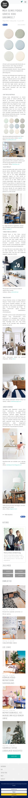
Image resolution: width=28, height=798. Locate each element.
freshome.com (15, 164)
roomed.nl (8, 229)
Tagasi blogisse (8, 514)
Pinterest (8, 571)
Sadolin (20, 138)
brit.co (14, 359)
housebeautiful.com (11, 139)
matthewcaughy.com (16, 401)
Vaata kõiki (14, 756)
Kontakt (3, 779)
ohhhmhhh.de (14, 292)
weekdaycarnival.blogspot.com (13, 465)
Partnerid (3, 766)
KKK (2, 769)
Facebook (21, 571)
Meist (2, 776)
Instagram (21, 575)
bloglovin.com (13, 509)
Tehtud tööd (4, 773)
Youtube (8, 575)
